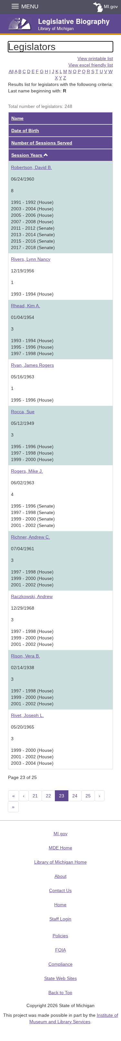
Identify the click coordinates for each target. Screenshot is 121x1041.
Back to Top (60, 992)
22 (48, 795)
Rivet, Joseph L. (27, 715)
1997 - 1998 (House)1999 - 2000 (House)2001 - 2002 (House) (32, 578)
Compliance (60, 964)
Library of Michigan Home (60, 862)
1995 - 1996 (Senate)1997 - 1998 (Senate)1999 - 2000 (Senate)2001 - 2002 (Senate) (33, 515)
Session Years (27, 155)
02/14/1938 (22, 667)
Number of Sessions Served (41, 142)
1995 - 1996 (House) (32, 400)
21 (35, 795)
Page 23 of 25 (22, 777)
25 (88, 795)
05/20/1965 (22, 727)
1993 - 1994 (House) (32, 294)
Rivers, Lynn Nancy (30, 259)
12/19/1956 (22, 270)
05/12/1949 (22, 423)
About (60, 876)
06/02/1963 (22, 482)
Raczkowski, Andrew (32, 596)
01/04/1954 (22, 317)
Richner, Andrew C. (30, 537)
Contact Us (60, 890)
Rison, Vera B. (25, 655)
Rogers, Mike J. (27, 471)
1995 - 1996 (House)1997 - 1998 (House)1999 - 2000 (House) (32, 453)
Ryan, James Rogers (32, 365)
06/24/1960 (22, 179)
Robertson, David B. (31, 167)
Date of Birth (25, 130)
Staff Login (60, 918)
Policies (60, 935)
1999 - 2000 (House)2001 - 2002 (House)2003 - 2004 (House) (32, 757)
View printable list (95, 58)
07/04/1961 (22, 548)
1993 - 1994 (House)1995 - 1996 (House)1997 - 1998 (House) (32, 347)
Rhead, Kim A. (25, 305)
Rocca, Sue (23, 411)
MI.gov (111, 6)
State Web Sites (60, 978)
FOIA (60, 949)
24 (74, 795)
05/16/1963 (22, 376)
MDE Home (60, 847)
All (11, 71)
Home (60, 904)
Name (17, 118)
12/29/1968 (22, 608)
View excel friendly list (90, 65)
